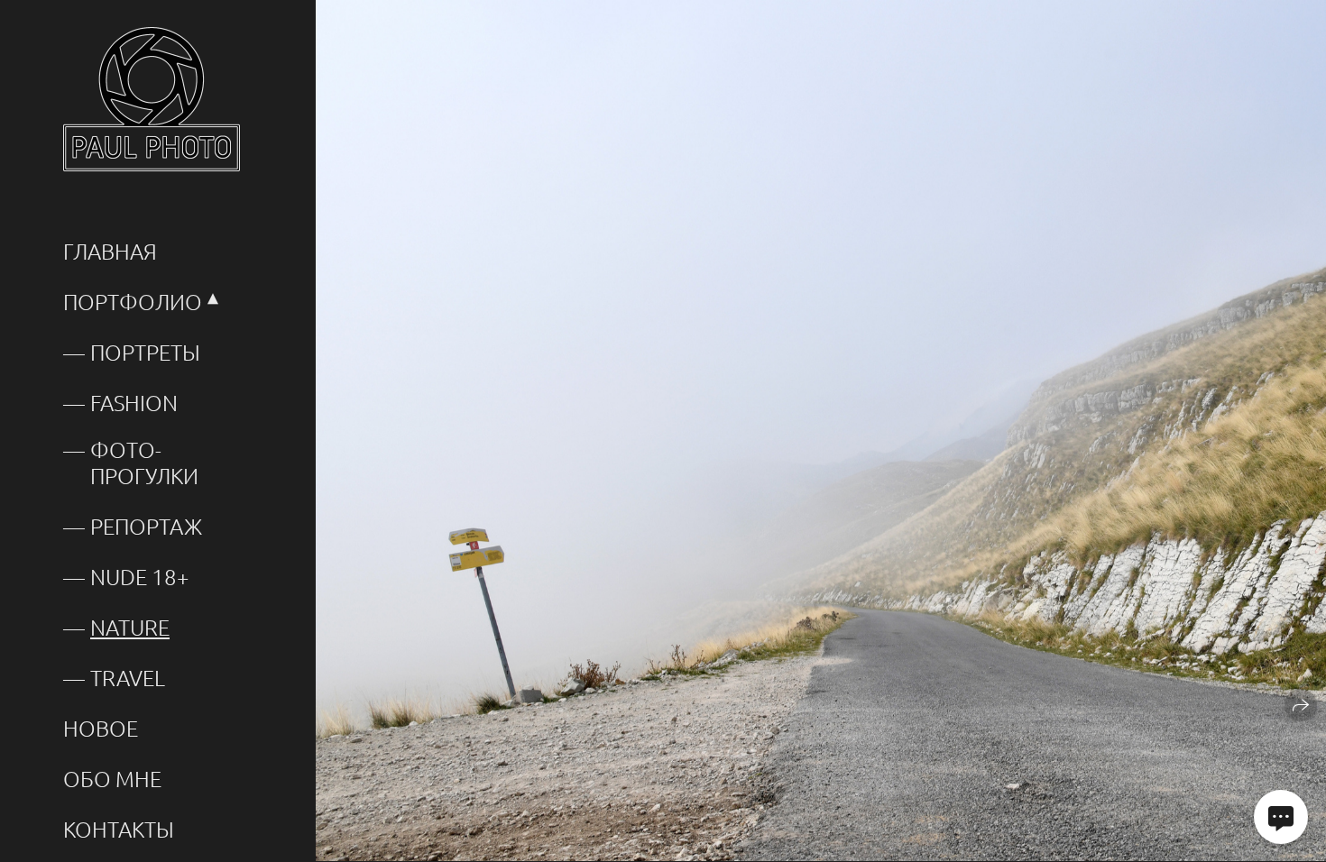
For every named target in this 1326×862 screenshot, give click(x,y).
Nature (130, 627)
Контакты (118, 829)
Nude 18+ (139, 577)
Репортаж (146, 526)
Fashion (134, 403)
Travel (127, 678)
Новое (100, 728)
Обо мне (112, 779)
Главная (110, 251)
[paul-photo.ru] (151, 99)
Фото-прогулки (144, 462)
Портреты (145, 352)
